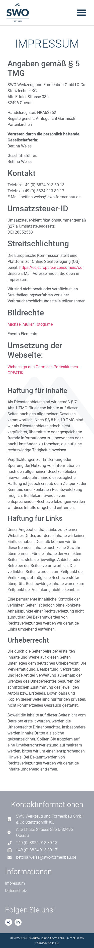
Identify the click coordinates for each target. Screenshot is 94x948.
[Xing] (8, 922)
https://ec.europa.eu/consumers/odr (51, 267)
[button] (81, 12)
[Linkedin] (18, 922)
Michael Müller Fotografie (30, 324)
